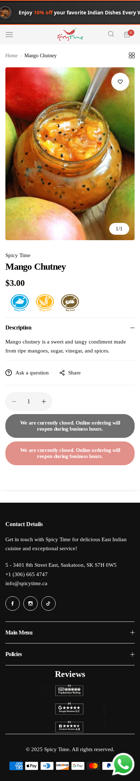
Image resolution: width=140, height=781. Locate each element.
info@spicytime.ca (26, 583)
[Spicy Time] (70, 34)
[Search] (111, 34)
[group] (70, 153)
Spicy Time (18, 255)
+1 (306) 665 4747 (26, 574)
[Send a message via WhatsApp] (123, 764)
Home (11, 55)
